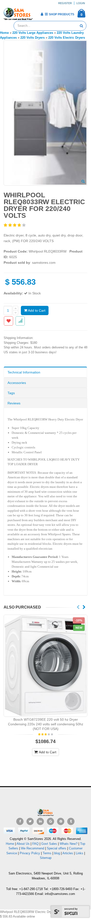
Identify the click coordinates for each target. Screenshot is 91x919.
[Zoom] (83, 181)
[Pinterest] (60, 821)
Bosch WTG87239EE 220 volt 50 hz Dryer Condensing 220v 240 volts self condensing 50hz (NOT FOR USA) (45, 724)
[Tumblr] (70, 821)
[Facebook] (20, 821)
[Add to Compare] (20, 321)
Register (65, 3)
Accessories (17, 383)
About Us (23, 844)
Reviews (14, 403)
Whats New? (68, 844)
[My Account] (42, 14)
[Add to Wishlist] (8, 321)
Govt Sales (49, 844)
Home (10, 844)
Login (80, 3)
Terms (47, 853)
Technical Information (24, 372)
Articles (67, 853)
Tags (11, 393)
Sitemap (45, 858)
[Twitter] (30, 821)
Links (79, 853)
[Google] (50, 821)
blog (57, 853)
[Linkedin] (40, 821)
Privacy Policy (30, 853)
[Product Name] (45, 666)
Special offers (56, 848)
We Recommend (32, 848)
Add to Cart (36, 310)
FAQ (35, 844)
